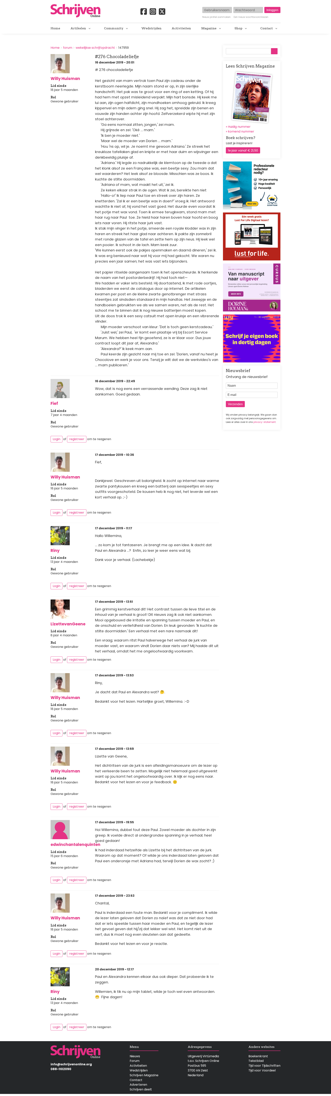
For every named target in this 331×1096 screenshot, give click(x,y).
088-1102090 (61, 1069)
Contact (266, 28)
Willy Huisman (65, 78)
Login (56, 439)
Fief (54, 403)
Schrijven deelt (141, 1089)
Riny (55, 550)
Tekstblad (256, 1061)
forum (67, 47)
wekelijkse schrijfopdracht (95, 47)
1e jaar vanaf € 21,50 (243, 150)
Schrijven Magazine (144, 1075)
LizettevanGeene (68, 624)
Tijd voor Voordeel (262, 1070)
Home (55, 28)
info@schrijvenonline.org (71, 1064)
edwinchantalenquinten (75, 844)
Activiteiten (181, 28)
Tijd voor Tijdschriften (264, 1065)
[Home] (77, 11)
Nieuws (135, 1056)
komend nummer (241, 131)
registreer (76, 439)
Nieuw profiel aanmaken (216, 17)
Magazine (208, 28)
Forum (134, 1061)
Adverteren (138, 1084)
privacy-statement (264, 422)
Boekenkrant (258, 1056)
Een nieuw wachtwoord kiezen (251, 17)
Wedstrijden (151, 28)
